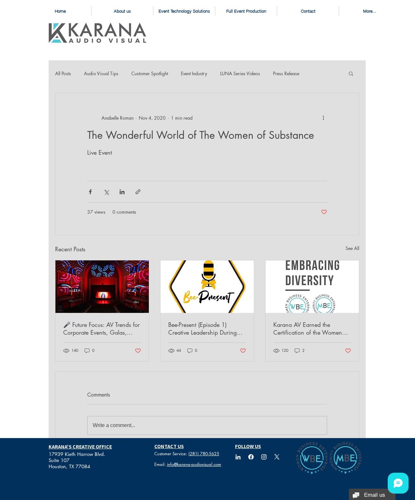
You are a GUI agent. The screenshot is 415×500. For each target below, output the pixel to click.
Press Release (286, 73)
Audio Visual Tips (101, 73)
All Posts (63, 73)
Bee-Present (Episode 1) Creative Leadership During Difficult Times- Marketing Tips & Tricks (205, 328)
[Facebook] (251, 456)
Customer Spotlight (149, 73)
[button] (351, 73)
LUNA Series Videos (240, 73)
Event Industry (194, 73)
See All (352, 248)
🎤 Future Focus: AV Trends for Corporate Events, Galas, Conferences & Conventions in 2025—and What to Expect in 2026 (102, 328)
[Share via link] (138, 192)
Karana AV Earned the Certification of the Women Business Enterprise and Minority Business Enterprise (308, 328)
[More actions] (323, 118)
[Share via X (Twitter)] (106, 192)
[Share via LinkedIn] (122, 192)
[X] (276, 456)
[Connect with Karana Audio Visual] (263, 456)
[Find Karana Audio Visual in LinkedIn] (238, 456)
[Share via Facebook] (90, 192)
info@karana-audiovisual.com (194, 464)
